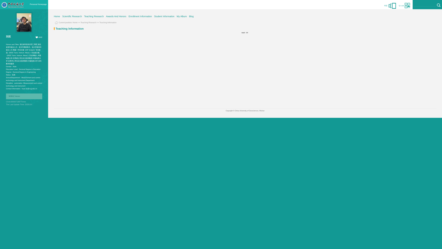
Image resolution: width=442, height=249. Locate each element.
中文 (385, 6)
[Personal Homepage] (13, 9)
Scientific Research (72, 16)
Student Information (164, 16)
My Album (182, 16)
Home (57, 16)
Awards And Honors (116, 16)
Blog (191, 16)
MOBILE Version (14, 96)
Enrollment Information (140, 16)
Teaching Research (94, 16)
